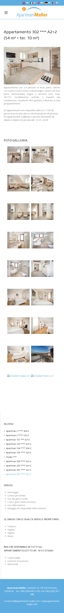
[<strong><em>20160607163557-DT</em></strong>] (18, 154)
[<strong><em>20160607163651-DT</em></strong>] (42, 154)
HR (27, 2)
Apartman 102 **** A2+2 (18, 443)
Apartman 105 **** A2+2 (18, 452)
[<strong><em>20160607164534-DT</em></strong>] (42, 296)
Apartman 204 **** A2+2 (18, 461)
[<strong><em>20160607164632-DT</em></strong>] (42, 325)
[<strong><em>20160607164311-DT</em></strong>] (42, 239)
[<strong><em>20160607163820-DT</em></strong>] (18, 182)
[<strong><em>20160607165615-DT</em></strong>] (42, 375)
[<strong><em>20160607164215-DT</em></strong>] (18, 239)
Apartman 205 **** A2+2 (18, 465)
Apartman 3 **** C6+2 (17, 435)
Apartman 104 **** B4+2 (18, 448)
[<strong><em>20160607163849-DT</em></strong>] (42, 182)
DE (49, 2)
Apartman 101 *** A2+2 (18, 439)
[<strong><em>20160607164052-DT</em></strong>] (42, 211)
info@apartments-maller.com (25, 601)
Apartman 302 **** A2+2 (18, 474)
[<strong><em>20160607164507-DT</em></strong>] (18, 296)
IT (34, 2)
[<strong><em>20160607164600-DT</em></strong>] (18, 325)
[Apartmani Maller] (32, 12)
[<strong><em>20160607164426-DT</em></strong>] (42, 268)
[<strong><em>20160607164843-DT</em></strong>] (18, 375)
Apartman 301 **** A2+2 (18, 469)
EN (41, 2)
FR (56, 2)
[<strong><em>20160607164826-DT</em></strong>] (42, 353)
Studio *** (11, 457)
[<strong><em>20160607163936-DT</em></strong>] (18, 211)
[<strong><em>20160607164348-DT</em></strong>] (18, 268)
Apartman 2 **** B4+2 (17, 431)
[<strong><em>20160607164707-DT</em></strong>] (18, 353)
